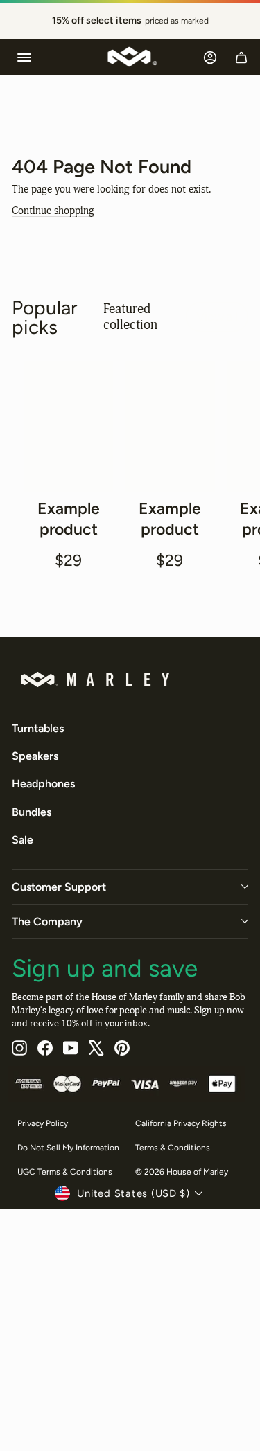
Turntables (38, 727)
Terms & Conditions (172, 1147)
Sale (22, 839)
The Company (47, 920)
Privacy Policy (42, 1123)
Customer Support (59, 886)
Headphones (43, 783)
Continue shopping (53, 210)
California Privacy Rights (181, 1123)
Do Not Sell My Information (68, 1147)
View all (217, 315)
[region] (130, 21)
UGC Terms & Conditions (64, 1171)
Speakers (35, 756)
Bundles (31, 811)
